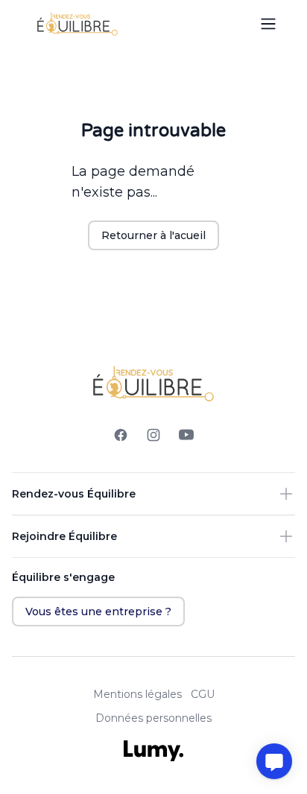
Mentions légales (137, 694)
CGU (203, 694)
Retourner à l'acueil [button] (153, 235)
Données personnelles (153, 718)
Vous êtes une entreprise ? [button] (98, 611)
